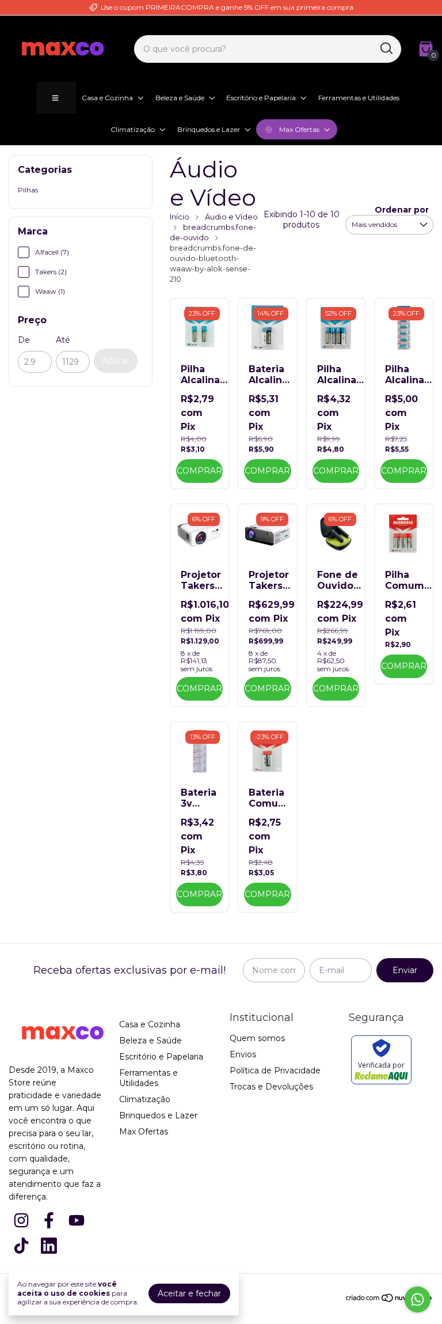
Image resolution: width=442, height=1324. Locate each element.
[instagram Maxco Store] (21, 1221)
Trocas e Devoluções (271, 1086)
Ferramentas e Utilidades (358, 97)
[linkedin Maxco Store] (49, 1246)
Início (179, 216)
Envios (243, 1054)
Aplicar (115, 360)
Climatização (132, 129)
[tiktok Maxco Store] (21, 1246)
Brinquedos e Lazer (208, 129)
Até (63, 340)
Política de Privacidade (275, 1070)
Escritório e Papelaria (261, 97)
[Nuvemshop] (389, 1300)
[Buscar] (385, 48)
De (24, 340)
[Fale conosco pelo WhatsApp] (417, 1299)
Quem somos (257, 1038)
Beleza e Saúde (179, 97)
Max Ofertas (299, 129)
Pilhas (28, 190)
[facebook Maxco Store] (49, 1221)
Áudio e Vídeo (231, 216)
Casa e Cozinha (107, 97)
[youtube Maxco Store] (76, 1221)
